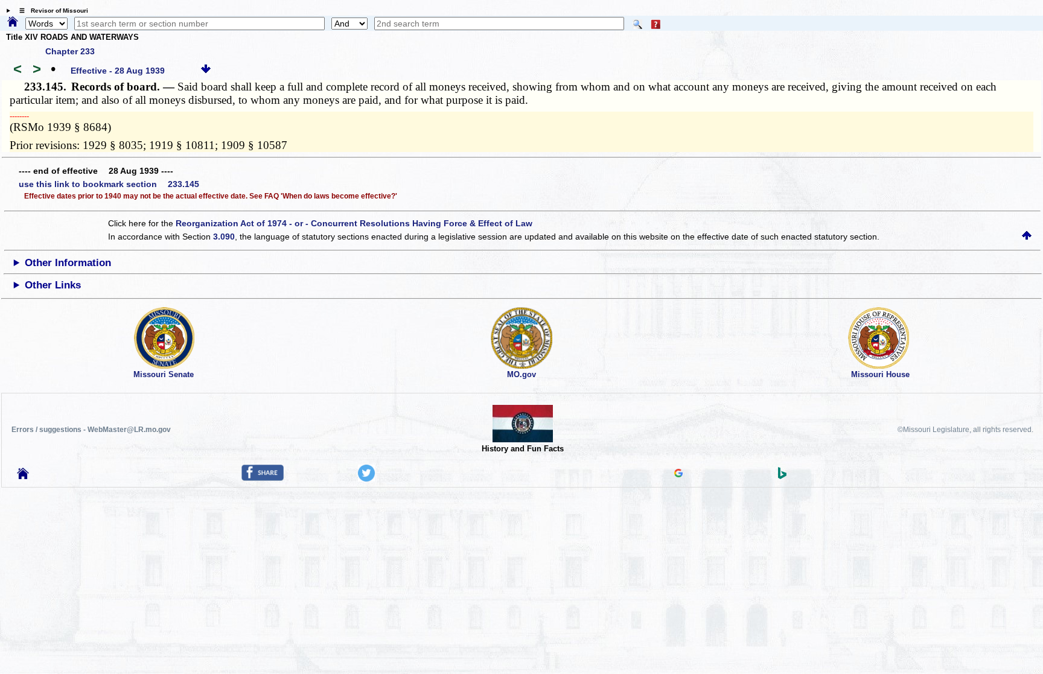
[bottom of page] (206, 70)
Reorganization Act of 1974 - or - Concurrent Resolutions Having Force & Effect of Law (354, 223)
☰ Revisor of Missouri (50, 10)
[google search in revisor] (678, 474)
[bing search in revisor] (782, 476)
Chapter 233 (70, 51)
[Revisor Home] (23, 476)
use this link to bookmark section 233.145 (109, 184)
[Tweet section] (366, 478)
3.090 (224, 236)
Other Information (68, 263)
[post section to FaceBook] (262, 478)
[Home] (12, 22)
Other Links (53, 285)
